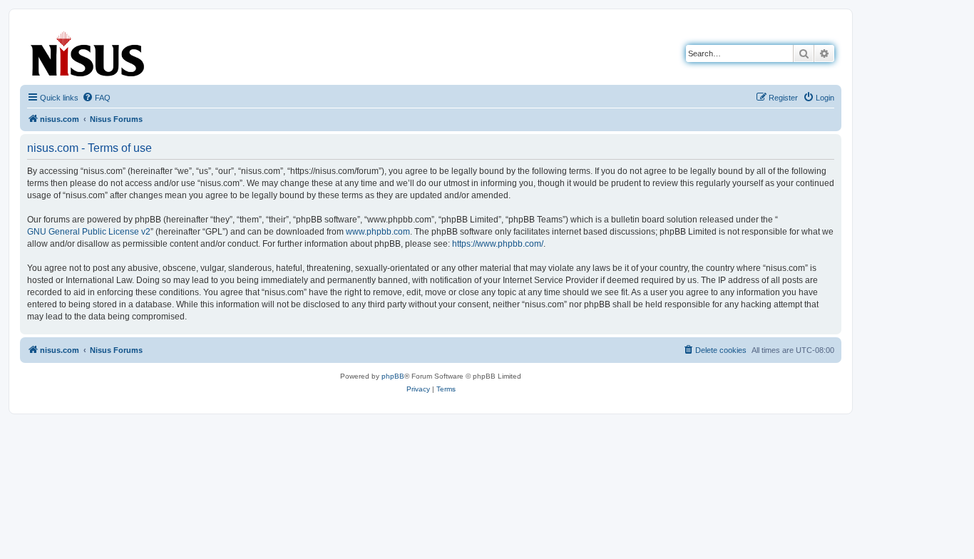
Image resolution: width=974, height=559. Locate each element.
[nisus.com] (88, 51)
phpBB (392, 376)
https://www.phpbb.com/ (497, 244)
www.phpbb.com (378, 232)
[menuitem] (96, 97)
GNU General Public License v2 (88, 232)
